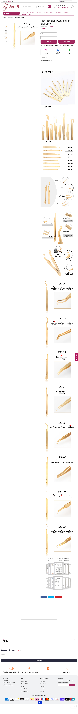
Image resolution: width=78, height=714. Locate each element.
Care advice (42, 689)
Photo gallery (42, 686)
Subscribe (72, 685)
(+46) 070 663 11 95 (63, 7)
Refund (22, 686)
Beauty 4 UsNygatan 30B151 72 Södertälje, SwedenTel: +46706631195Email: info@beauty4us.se (9, 682)
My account (42, 681)
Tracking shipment (26, 14)
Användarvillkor (24, 689)
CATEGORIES (6, 13)
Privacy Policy (24, 681)
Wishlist (45, 12)
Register (8, 1)
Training (66, 12)
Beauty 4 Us (43, 695)
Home (23, 12)
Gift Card (38, 12)
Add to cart (48, 41)
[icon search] (49, 6)
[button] (5, 20)
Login (4, 1)
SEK (13, 1)
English (63, 1)
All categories (30, 12)
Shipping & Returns (25, 684)
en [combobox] (20, 650)
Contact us (58, 12)
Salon (51, 12)
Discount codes (43, 684)
